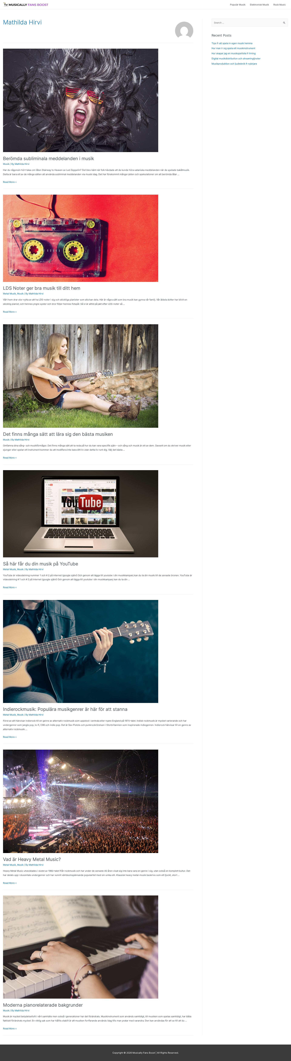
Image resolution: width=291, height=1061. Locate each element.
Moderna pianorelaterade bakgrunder (43, 1005)
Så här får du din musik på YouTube (40, 563)
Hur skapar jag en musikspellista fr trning (234, 53)
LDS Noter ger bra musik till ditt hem (41, 288)
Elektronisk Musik (259, 4)
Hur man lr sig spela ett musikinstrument (233, 48)
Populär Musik (237, 4)
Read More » (10, 182)
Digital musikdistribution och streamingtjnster (236, 58)
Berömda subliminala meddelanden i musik (48, 158)
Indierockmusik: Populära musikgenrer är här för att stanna (65, 709)
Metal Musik (9, 293)
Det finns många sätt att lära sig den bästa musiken (58, 434)
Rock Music (279, 4)
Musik (6, 164)
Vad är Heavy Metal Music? (32, 859)
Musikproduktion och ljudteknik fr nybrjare (234, 63)
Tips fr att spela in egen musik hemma (232, 43)
